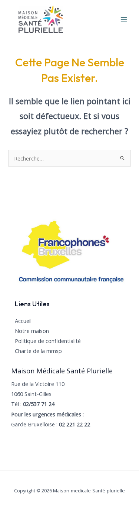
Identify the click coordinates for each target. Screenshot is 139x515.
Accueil (23, 320)
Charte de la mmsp (38, 350)
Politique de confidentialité (48, 340)
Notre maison (32, 330)
